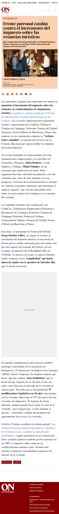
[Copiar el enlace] (30, 94)
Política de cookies (39, 508)
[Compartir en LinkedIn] (21, 94)
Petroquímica (44, 3)
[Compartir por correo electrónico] (25, 94)
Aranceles (5, 3)
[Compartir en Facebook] (16, 94)
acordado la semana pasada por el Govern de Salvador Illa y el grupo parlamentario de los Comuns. (28, 116)
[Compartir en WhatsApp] (7, 94)
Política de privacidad (40, 505)
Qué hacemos (36, 488)
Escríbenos (35, 496)
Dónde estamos (36, 491)
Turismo (17, 462)
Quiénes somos (36, 485)
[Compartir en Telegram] (12, 94)
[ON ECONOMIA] (5, 10)
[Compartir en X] (3, 94)
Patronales (6, 462)
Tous (14, 3)
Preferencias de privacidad (42, 511)
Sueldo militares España (27, 3)
